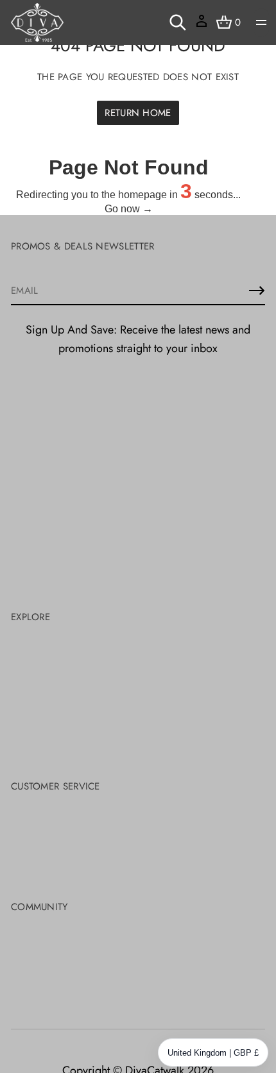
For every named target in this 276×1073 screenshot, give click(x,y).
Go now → (129, 208)
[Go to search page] (178, 22)
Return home (138, 113)
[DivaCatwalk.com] (37, 22)
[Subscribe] (256, 290)
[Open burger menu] (261, 22)
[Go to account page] (201, 25)
